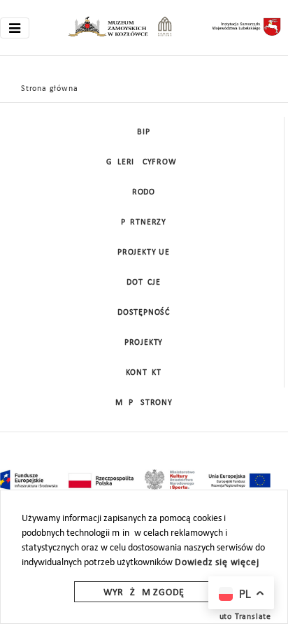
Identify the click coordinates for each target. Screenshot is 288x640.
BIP (143, 132)
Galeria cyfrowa (144, 162)
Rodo (143, 192)
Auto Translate (242, 617)
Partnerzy (143, 222)
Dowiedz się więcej (217, 562)
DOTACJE (144, 282)
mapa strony (144, 403)
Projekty (143, 343)
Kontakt (143, 373)
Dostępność (143, 312)
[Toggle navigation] (14, 27)
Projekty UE (143, 252)
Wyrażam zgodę (144, 593)
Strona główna (49, 89)
